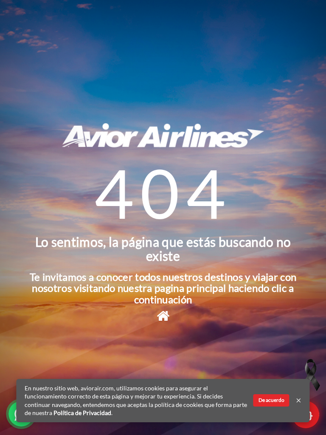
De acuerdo (271, 400)
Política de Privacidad (82, 412)
